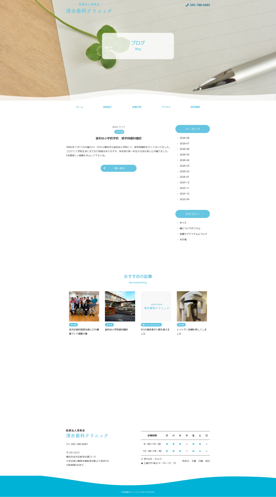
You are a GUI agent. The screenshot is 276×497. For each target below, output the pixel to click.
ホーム (79, 107)
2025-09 (184, 199)
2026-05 (184, 154)
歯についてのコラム (190, 228)
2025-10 (184, 193)
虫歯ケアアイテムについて (193, 234)
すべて (183, 222)
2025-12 (184, 182)
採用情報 (195, 107)
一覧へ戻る (118, 168)
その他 (183, 239)
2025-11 (184, 188)
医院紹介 (107, 107)
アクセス (166, 107)
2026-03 (184, 165)
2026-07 (184, 143)
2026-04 (184, 160)
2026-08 (184, 137)
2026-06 (184, 149)
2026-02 (184, 171)
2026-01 (184, 176)
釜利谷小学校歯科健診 (116, 329)
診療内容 (136, 107)
